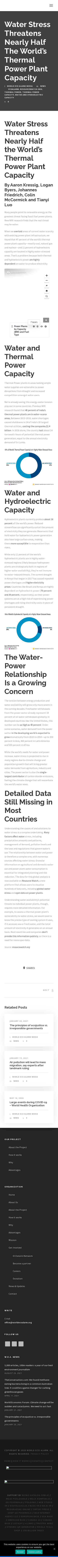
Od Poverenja (14, 1502)
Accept (20, 1552)
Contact (13, 1293)
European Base (30, 1516)
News (43, 86)
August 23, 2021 (13, 1373)
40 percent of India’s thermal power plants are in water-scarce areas (25, 414)
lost (41, 430)
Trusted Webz (44, 1523)
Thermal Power (12, 92)
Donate (36, 1461)
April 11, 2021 (11, 1395)
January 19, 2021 (19, 1058)
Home (12, 1194)
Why (11, 1162)
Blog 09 (34, 1505)
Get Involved (15, 1247)
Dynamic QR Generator (21, 1527)
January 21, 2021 (13, 1410)
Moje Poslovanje (17, 1498)
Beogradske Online (19, 1509)
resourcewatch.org (31, 89)
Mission (12, 1240)
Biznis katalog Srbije (35, 1495)
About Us (13, 1202)
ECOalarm (13, 89)
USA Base (47, 1516)
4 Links (29, 1523)
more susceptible (19, 543)
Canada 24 (34, 1520)
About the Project (18, 1147)
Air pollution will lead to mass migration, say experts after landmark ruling (28, 1065)
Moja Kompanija (40, 1498)
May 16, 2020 (17, 1098)
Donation (17, 1278)
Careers (17, 1271)
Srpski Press (41, 1509)
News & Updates (17, 1286)
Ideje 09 (46, 1505)
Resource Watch (30, 880)
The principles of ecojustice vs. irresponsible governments (29, 1027)
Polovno (30, 1502)
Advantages (15, 1169)
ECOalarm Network (23, 1255)
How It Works (21, 1461)
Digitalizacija (18, 1505)
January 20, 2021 (19, 1021)
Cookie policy (34, 1552)
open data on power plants (29, 892)
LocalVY (18, 1523)
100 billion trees (33, 1530)
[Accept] (54, 1548)
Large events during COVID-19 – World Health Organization (28, 1104)
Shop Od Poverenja (20, 1513)
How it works (15, 1154)
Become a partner (22, 1263)
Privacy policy (40, 1454)
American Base (17, 1520)
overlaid (18, 231)
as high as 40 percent (30, 724)
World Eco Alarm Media (20, 86)
